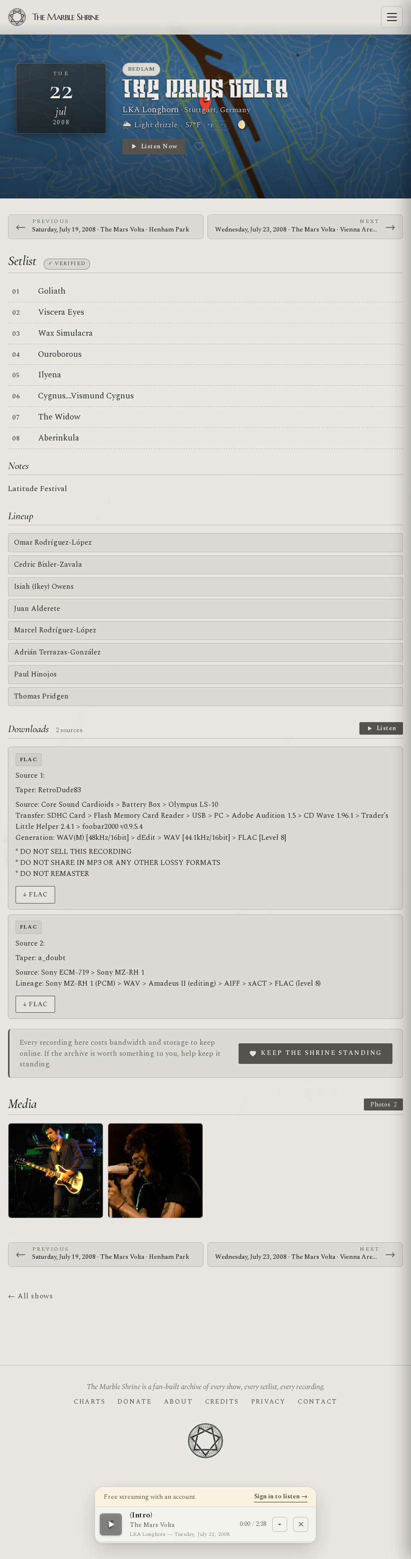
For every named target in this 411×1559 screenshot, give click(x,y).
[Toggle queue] (279, 1523)
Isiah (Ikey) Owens (44, 586)
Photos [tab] (383, 1104)
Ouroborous (60, 354)
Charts (89, 1401)
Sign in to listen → (280, 1496)
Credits (222, 1401)
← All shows (30, 1296)
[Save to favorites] (199, 146)
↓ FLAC (35, 894)
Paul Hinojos (35, 674)
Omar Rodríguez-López (53, 542)
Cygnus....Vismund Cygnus (86, 395)
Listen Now (159, 146)
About (178, 1401)
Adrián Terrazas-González (57, 652)
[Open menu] (392, 17)
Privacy (268, 1401)
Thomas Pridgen (41, 696)
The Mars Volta (205, 90)
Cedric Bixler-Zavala (48, 564)
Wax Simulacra (65, 333)
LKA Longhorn (150, 109)
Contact (317, 1401)
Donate (134, 1401)
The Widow (59, 416)
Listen (386, 728)
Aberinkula (58, 437)
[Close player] (300, 1523)
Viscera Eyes (61, 312)
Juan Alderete (37, 608)
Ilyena (49, 374)
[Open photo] (56, 1171)
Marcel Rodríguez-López (55, 630)
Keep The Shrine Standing (321, 1052)
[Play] (111, 1524)
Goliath (52, 291)
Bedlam (141, 69)
